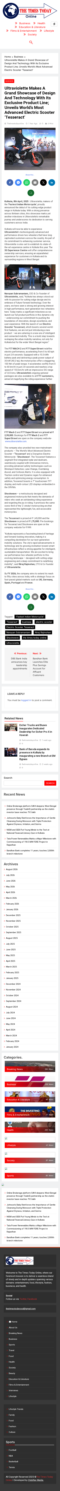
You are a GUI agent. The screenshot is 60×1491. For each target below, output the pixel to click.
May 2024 (10, 1024)
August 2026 (12, 869)
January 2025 (12, 978)
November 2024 (13, 989)
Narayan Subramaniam (18, 632)
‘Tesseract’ (12, 622)
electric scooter (44, 622)
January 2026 (12, 909)
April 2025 (10, 961)
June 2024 (10, 1018)
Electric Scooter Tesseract (20, 627)
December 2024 (13, 984)
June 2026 (10, 881)
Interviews (13, 1390)
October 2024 (12, 995)
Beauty (12, 1373)
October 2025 (12, 927)
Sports (12, 1344)
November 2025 (13, 921)
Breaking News (15, 1333)
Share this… (30, 175)
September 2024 (13, 1001)
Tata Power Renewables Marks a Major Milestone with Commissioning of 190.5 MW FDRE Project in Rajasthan (31, 841)
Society (12, 1367)
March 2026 (11, 898)
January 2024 (12, 1047)
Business (9, 81)
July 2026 (10, 875)
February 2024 (12, 1041)
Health (12, 1362)
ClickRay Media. (36, 1480)
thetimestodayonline (15, 123)
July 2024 (10, 1012)
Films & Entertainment (19, 1385)
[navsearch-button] (30, 42)
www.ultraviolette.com (16, 441)
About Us (13, 1327)
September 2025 (13, 932)
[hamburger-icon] (54, 24)
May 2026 (10, 886)
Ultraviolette (12, 643)
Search (8, 777)
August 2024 (12, 1007)
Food (11, 1356)
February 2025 (12, 972)
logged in (26, 700)
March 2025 (11, 966)
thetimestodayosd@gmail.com (21, 1308)
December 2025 (13, 915)
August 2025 (12, 938)
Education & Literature (19, 1379)
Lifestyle (12, 1396)
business (26, 622)
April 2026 (10, 892)
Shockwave (12, 637)
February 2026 (12, 904)
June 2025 (10, 949)
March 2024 (11, 1035)
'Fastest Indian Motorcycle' (30, 616)
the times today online (34, 637)
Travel (11, 1350)
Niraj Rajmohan (43, 632)
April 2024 (10, 1030)
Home (14, 1322)
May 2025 (10, 955)
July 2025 (10, 944)
